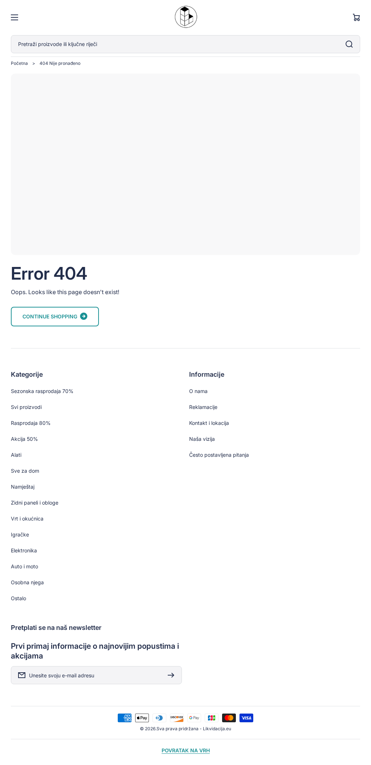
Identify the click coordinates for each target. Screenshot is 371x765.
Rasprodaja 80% (31, 423)
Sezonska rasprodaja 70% (42, 391)
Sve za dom (25, 471)
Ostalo (18, 598)
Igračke (20, 534)
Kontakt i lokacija (209, 423)
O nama (198, 391)
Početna (19, 63)
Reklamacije (203, 407)
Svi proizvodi (26, 407)
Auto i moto (24, 566)
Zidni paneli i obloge (34, 502)
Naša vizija (202, 439)
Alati (16, 455)
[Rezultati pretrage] (351, 44)
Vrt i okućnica (27, 518)
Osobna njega (27, 582)
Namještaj (22, 487)
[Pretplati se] (173, 675)
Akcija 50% (24, 439)
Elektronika (24, 550)
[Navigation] (14, 17)
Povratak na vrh (186, 750)
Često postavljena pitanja (219, 455)
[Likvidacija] (185, 17)
